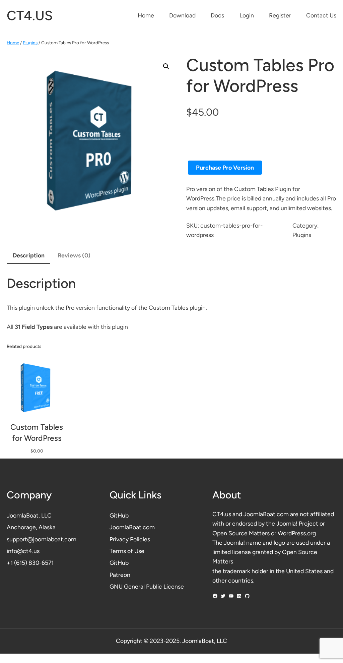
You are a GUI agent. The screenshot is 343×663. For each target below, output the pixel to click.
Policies (140, 539)
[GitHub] (247, 596)
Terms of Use (127, 550)
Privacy (120, 539)
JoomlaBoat (23, 515)
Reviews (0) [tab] (74, 255)
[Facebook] (215, 596)
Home (13, 42)
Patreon (120, 574)
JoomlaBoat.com (132, 527)
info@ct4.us (23, 550)
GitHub (119, 515)
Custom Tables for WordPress (36, 432)
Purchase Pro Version (225, 167)
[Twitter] (223, 596)
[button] (166, 66)
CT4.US (30, 15)
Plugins (30, 42)
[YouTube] (231, 596)
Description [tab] (29, 255)
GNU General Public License (147, 586)
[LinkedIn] (239, 596)
